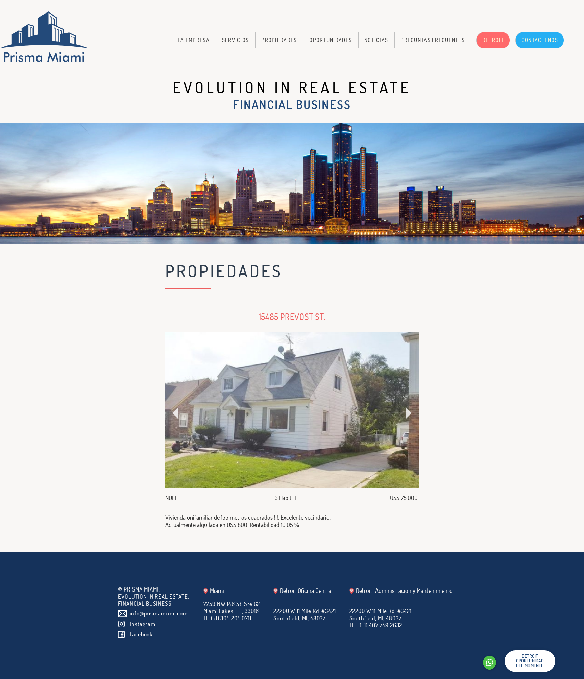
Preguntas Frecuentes (432, 39)
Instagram (142, 623)
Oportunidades (330, 39)
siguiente (355, 416)
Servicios (235, 39)
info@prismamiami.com (158, 613)
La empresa (194, 39)
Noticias (376, 39)
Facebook (141, 634)
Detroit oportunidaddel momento (530, 660)
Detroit (493, 39)
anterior (228, 416)
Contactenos (539, 39)
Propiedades (279, 39)
